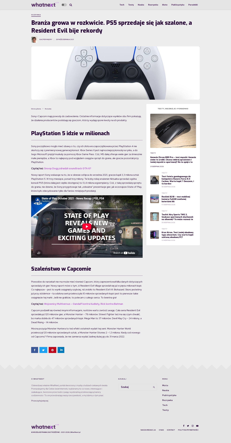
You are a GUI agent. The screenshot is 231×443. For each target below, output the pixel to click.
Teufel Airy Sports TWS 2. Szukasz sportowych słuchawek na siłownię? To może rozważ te (177, 217)
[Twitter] (188, 426)
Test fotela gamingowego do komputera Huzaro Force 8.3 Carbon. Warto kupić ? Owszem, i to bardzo (178, 180)
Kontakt (171, 430)
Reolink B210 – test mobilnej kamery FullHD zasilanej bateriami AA (176, 199)
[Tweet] (43, 350)
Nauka (141, 4)
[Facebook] (184, 426)
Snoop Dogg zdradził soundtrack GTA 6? (67, 168)
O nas (161, 430)
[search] (154, 387)
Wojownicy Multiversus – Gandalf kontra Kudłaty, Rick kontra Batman (83, 303)
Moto (164, 4)
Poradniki (193, 4)
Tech (122, 4)
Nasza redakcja (148, 430)
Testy (131, 4)
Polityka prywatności (188, 430)
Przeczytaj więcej (39, 400)
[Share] (34, 350)
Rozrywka (153, 4)
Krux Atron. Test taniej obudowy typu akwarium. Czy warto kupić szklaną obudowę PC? (177, 234)
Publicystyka (177, 4)
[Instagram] (192, 426)
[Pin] (52, 350)
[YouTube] (197, 426)
